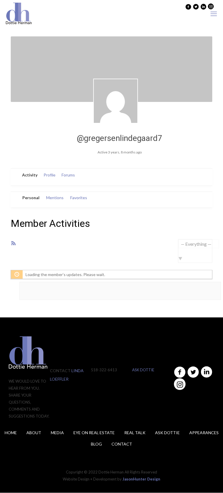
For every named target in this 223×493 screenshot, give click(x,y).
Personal (30, 197)
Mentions (55, 197)
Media (57, 432)
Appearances (204, 432)
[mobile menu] (214, 14)
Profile (49, 174)
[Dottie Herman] (19, 13)
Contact (122, 443)
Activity (29, 174)
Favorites (78, 197)
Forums (68, 174)
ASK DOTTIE (143, 369)
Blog (96, 443)
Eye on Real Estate (94, 432)
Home (11, 432)
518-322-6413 (104, 369)
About (33, 432)
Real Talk (134, 432)
